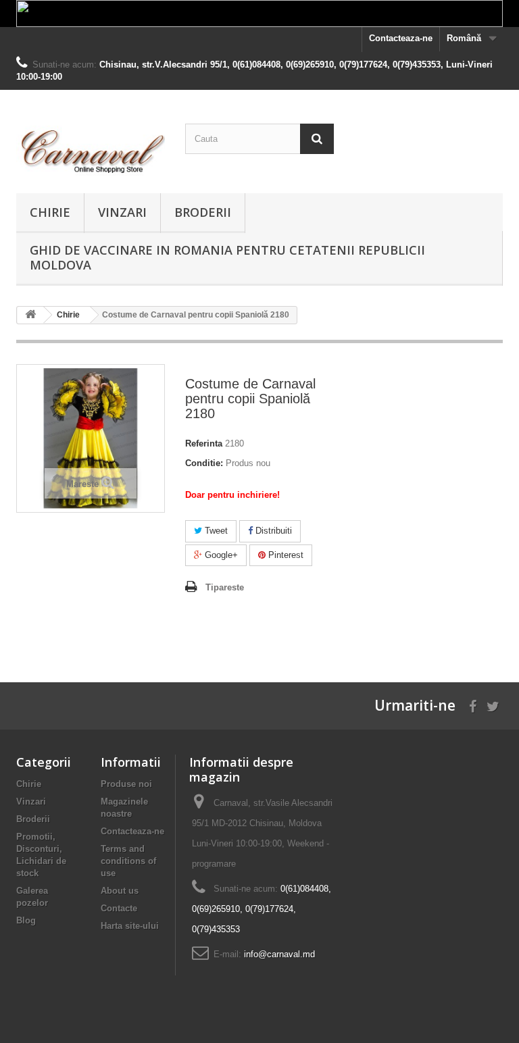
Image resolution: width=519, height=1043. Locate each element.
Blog (26, 920)
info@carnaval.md (279, 954)
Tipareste (224, 587)
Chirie (50, 212)
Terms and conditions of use (128, 861)
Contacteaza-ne (400, 38)
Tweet (215, 531)
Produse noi (126, 784)
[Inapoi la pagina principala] (30, 315)
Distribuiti (272, 531)
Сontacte (119, 908)
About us (120, 891)
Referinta (203, 443)
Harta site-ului (130, 926)
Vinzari (122, 212)
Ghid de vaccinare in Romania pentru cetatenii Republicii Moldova (227, 257)
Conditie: (204, 463)
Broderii (202, 212)
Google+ (220, 555)
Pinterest (284, 555)
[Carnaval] (90, 146)
